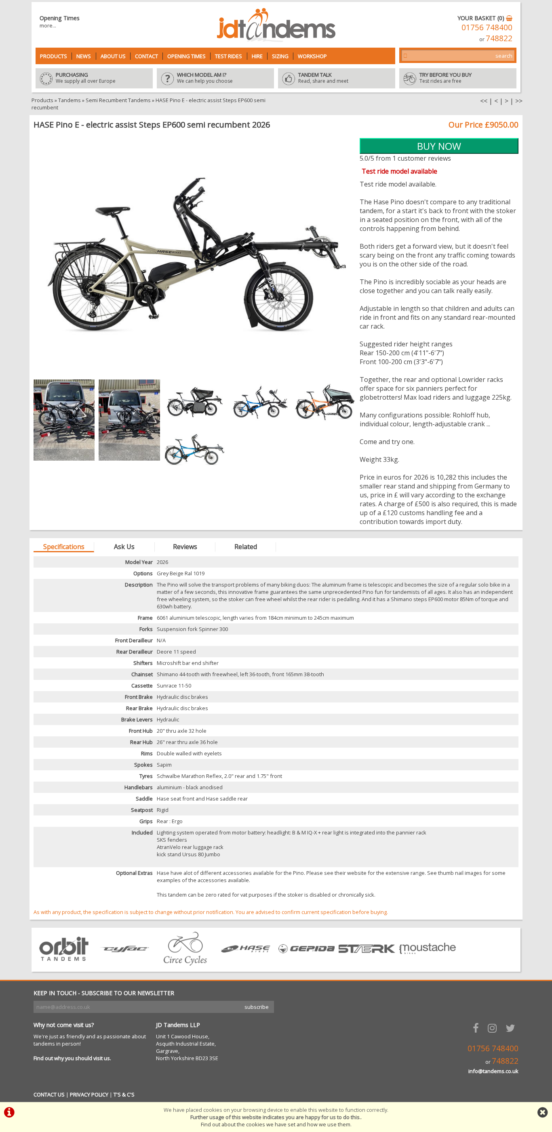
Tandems (69, 100)
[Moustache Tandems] (427, 963)
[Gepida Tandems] (306, 963)
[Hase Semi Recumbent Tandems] (245, 963)
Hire (257, 56)
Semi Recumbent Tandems (118, 100)
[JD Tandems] (276, 39)
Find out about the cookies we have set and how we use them (275, 1124)
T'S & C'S (124, 1094)
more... (48, 25)
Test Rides (228, 56)
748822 (499, 38)
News (83, 56)
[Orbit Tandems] (64, 963)
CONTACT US (49, 1094)
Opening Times (186, 56)
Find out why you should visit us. (72, 1058)
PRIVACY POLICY (89, 1094)
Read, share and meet (323, 78)
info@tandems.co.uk (493, 1071)
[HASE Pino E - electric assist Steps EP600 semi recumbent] (195, 258)
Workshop (312, 56)
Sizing (280, 56)
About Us (113, 56)
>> (519, 100)
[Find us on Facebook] (477, 1028)
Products (53, 56)
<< (483, 100)
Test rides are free (445, 78)
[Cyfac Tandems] (124, 963)
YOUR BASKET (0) (481, 18)
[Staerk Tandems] (367, 963)
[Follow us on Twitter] (512, 1028)
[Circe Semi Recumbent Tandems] (185, 963)
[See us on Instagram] (494, 1028)
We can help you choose (205, 78)
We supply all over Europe (86, 78)
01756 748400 (486, 27)
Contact (146, 56)
